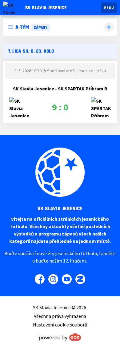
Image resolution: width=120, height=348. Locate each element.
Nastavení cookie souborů (60, 325)
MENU (109, 7)
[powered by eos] (60, 337)
